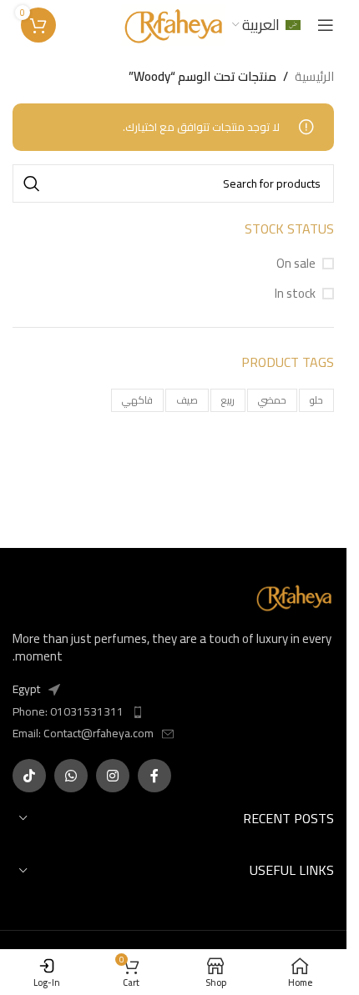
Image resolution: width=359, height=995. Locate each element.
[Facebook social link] (154, 775)
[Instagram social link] (112, 775)
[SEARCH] (32, 183)
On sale (296, 263)
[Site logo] (173, 24)
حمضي (272, 400)
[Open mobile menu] (325, 25)
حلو (316, 400)
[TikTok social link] (29, 775)
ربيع (228, 400)
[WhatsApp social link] (71, 775)
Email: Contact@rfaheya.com (83, 733)
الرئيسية (314, 77)
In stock (295, 293)
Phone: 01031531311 (68, 711)
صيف (187, 400)
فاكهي (137, 400)
